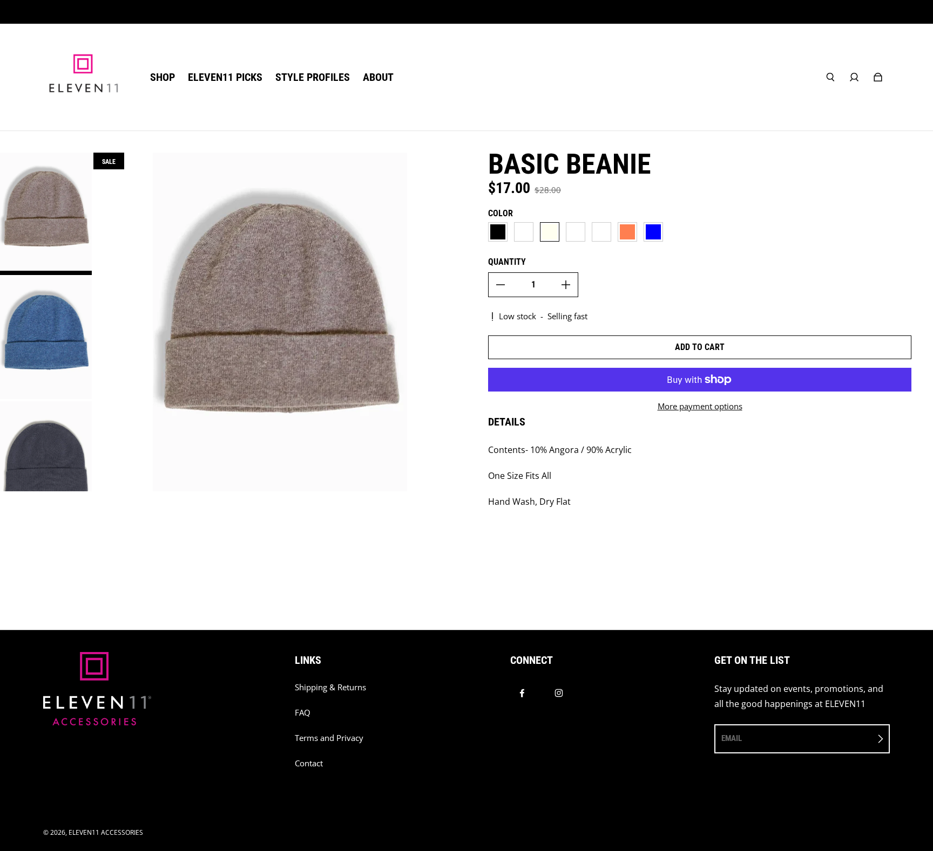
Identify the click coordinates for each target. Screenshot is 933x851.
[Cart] (878, 77)
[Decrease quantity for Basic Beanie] (500, 285)
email (731, 738)
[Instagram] (559, 693)
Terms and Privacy (329, 738)
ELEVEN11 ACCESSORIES (106, 832)
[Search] (830, 77)
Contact (309, 763)
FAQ (302, 712)
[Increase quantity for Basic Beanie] (566, 285)
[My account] (854, 77)
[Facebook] (522, 693)
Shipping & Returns (330, 687)
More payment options (700, 406)
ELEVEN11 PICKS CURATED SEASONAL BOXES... (466, 11)
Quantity (507, 262)
